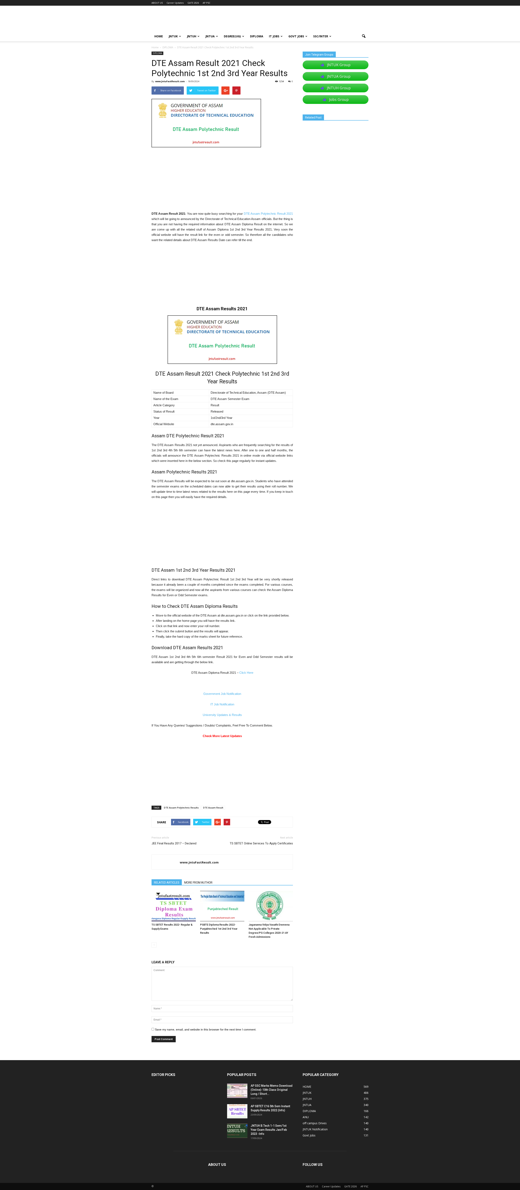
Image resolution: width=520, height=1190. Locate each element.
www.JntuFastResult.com (170, 81)
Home (155, 47)
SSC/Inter (320, 36)
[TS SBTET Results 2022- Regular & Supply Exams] (174, 906)
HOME (158, 36)
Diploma (256, 36)
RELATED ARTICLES (166, 882)
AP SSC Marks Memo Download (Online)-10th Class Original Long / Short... (271, 1089)
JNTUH (191, 36)
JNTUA (210, 36)
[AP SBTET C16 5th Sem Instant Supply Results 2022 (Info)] (237, 1111)
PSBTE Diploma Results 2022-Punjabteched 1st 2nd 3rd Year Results (218, 928)
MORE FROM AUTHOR (198, 882)
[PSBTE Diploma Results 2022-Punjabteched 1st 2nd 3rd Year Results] (222, 906)
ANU (306, 1117)
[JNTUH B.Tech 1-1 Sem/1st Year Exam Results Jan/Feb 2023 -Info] (237, 1131)
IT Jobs (274, 36)
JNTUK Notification (315, 1129)
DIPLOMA (157, 53)
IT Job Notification (222, 704)
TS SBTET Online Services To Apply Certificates (261, 843)
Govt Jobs (296, 36)
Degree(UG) (232, 36)
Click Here (246, 672)
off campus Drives (315, 1123)
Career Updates (175, 2)
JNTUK (173, 36)
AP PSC (206, 2)
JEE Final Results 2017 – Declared (174, 843)
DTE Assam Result (213, 807)
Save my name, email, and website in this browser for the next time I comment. (205, 1029)
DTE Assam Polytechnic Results (181, 807)
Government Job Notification (222, 693)
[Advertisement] (222, 181)
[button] (363, 36)
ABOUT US (157, 2)
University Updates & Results (222, 715)
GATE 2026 (193, 2)
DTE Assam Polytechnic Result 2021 (268, 213)
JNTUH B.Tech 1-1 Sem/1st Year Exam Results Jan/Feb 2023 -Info (269, 1129)
